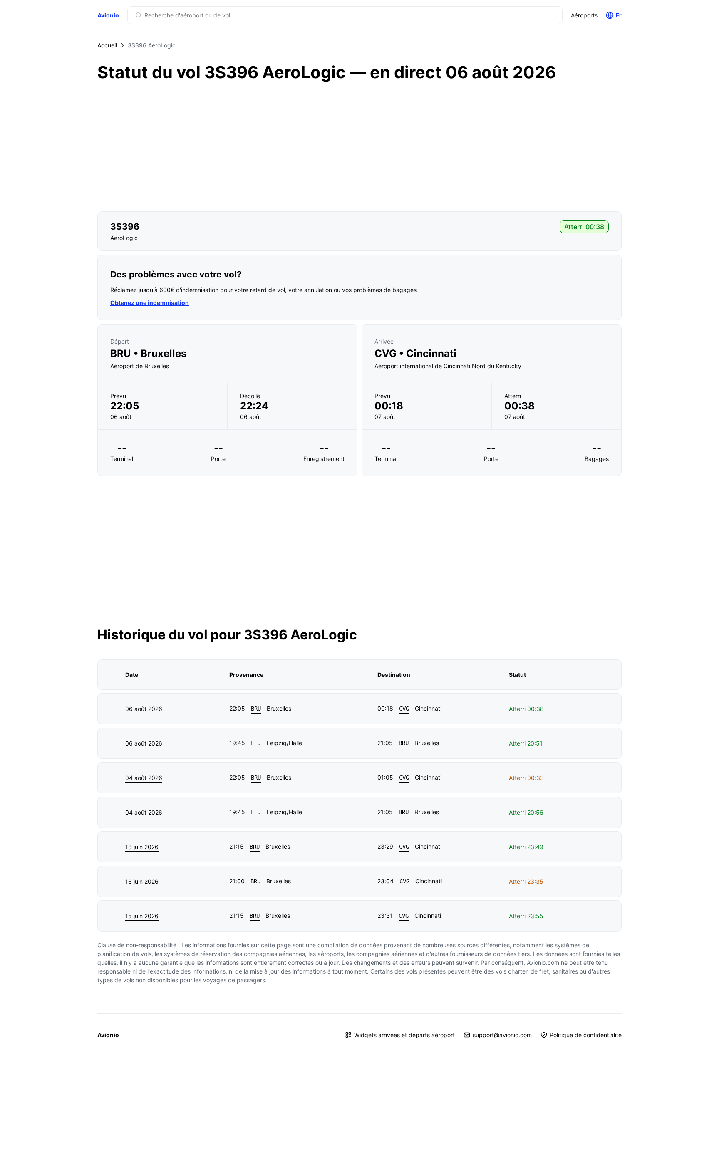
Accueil (107, 45)
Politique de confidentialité (586, 1034)
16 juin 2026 (142, 881)
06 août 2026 (143, 743)
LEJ (256, 743)
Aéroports (584, 15)
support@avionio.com (502, 1034)
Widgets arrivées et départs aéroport (404, 1034)
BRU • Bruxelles (148, 353)
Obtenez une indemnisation (149, 302)
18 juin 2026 (142, 846)
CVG (404, 708)
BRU (256, 708)
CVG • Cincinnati (415, 353)
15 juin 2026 (142, 915)
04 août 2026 (143, 777)
